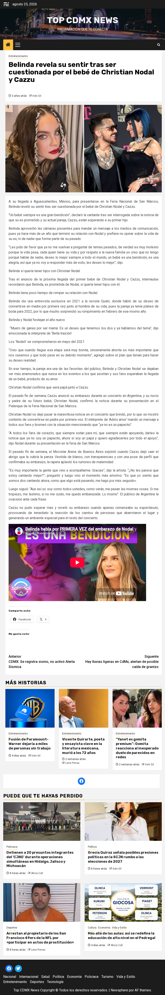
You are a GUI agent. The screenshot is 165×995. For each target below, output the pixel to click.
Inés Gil (36, 95)
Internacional (28, 977)
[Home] (8, 45)
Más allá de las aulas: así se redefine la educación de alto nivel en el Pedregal (121, 935)
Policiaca (11, 846)
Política (92, 846)
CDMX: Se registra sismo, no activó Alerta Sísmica (42, 661)
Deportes (11, 927)
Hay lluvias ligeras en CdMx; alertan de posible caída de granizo (122, 661)
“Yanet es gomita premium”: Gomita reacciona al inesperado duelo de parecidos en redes (137, 748)
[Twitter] (18, 968)
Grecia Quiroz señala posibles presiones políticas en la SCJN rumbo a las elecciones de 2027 (123, 857)
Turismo (107, 977)
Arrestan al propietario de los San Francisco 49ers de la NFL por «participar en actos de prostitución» (40, 937)
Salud (45, 977)
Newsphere (119, 990)
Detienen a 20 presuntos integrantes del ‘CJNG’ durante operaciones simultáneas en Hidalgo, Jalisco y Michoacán (39, 859)
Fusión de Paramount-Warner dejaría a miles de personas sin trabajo (29, 743)
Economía (104, 927)
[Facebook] (81, 781)
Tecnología (55, 982)
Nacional (9, 977)
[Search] (158, 45)
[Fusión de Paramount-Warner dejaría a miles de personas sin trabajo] (30, 708)
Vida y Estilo (119, 927)
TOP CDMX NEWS (82, 20)
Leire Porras (72, 762)
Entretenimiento (18, 56)
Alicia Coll (37, 873)
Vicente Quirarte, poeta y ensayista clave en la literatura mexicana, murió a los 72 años (83, 746)
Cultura (92, 927)
